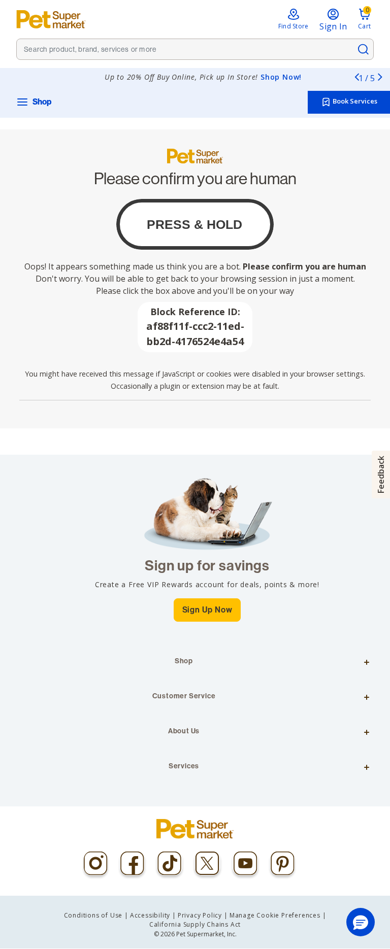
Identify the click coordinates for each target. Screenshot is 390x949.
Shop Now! (281, 77)
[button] (360, 922)
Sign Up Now (207, 610)
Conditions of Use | (96, 915)
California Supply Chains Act (195, 924)
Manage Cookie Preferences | (278, 915)
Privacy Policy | (203, 915)
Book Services (354, 101)
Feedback (380, 474)
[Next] (380, 76)
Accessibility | (153, 915)
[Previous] (356, 76)
